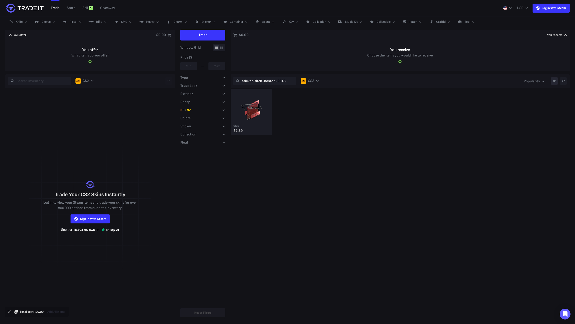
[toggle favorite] (554, 81)
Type (184, 78)
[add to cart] (247, 132)
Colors (185, 118)
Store (71, 8)
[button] (17, 22)
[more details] (266, 132)
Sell (85, 8)
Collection (188, 134)
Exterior (186, 94)
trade (55, 8)
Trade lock (188, 86)
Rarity (185, 102)
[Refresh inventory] (168, 81)
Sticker (185, 126)
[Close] (9, 312)
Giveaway (107, 8)
